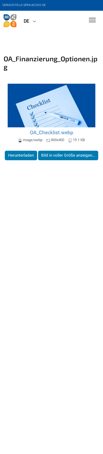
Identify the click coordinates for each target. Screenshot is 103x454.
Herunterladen (21, 155)
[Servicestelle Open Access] (10, 20)
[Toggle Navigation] (92, 20)
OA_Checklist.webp (51, 132)
